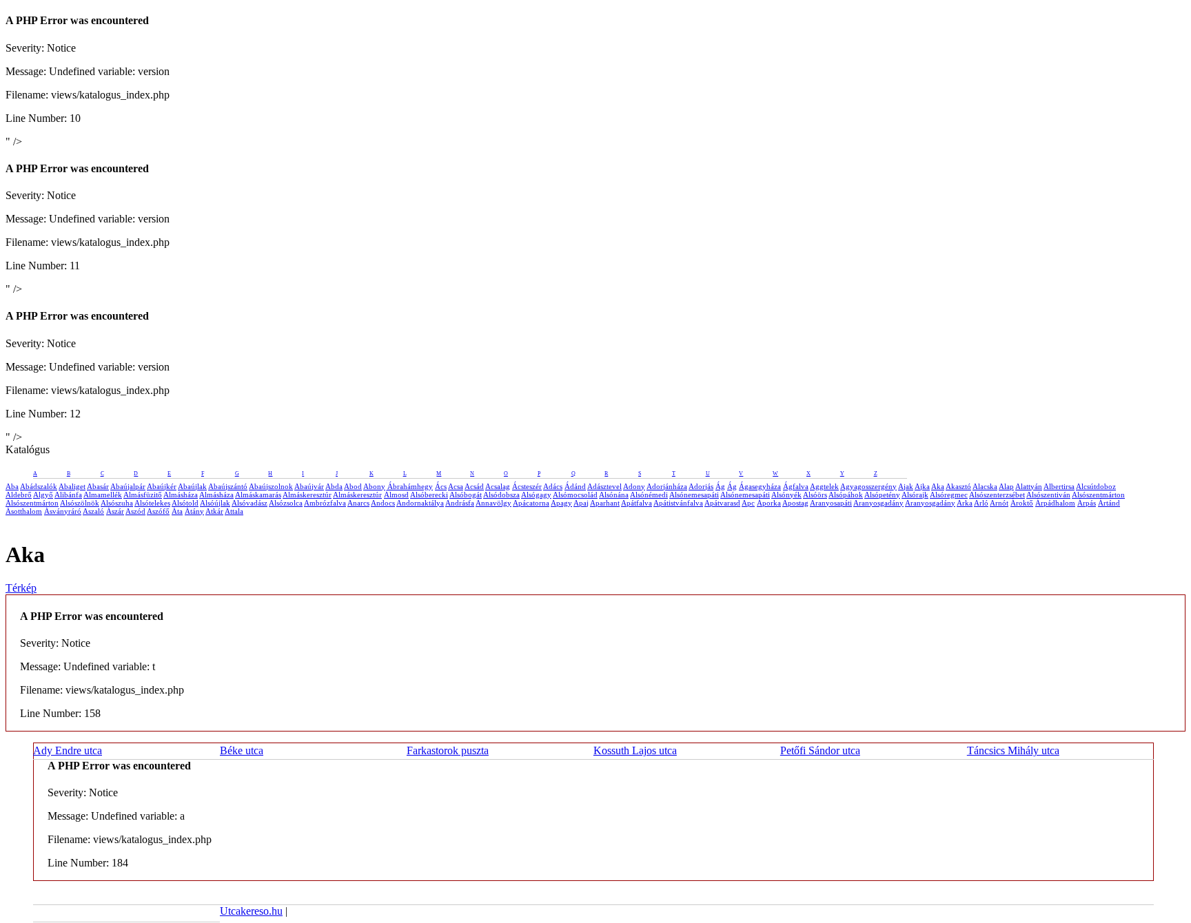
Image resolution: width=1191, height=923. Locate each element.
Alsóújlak (215, 503)
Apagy (561, 503)
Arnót (999, 503)
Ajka (922, 486)
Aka (937, 486)
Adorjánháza (667, 486)
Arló (981, 503)
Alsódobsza (501, 494)
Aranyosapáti (831, 503)
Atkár (214, 511)
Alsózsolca (286, 503)
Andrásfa (459, 503)
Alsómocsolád (575, 494)
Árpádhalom (1055, 503)
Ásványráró (62, 511)
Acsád (474, 486)
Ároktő (1021, 503)
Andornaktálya (420, 503)
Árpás (1086, 503)
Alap (1006, 486)
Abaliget (72, 486)
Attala (234, 511)
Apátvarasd (722, 503)
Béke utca (241, 750)
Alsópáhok (845, 494)
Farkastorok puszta (448, 750)
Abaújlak (192, 486)
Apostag (795, 503)
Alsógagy (536, 494)
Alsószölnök (79, 503)
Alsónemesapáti (694, 494)
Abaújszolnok (271, 486)
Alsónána (614, 494)
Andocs (383, 503)
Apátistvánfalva (678, 503)
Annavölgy (493, 503)
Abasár (98, 486)
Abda (334, 486)
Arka (965, 503)
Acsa (455, 486)
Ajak (905, 486)
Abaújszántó (227, 486)
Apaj (581, 503)
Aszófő (158, 511)
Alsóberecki (429, 494)
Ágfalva (795, 486)
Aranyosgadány (878, 503)
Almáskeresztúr (307, 494)
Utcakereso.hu (251, 911)
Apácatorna (531, 503)
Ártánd (1109, 503)
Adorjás (701, 486)
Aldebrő (19, 494)
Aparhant (605, 503)
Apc (748, 503)
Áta (177, 511)
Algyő (43, 494)
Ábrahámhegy (410, 486)
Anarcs (358, 503)
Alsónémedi (649, 494)
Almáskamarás (258, 494)
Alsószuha (117, 503)
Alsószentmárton (1098, 494)
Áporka (769, 503)
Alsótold (185, 503)
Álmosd (396, 494)
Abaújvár (309, 486)
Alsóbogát (465, 494)
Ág (720, 486)
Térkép (21, 588)
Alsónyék (786, 494)
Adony (634, 486)
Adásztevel (604, 486)
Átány (194, 511)
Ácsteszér (527, 486)
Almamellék (102, 494)
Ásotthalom (24, 511)
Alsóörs (815, 494)
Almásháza (180, 494)
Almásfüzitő (142, 494)
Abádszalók (38, 486)
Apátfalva (636, 503)
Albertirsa (1059, 486)
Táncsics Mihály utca (1013, 750)
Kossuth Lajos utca (635, 750)
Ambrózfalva (325, 503)
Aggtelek (824, 486)
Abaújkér (161, 486)
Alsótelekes (152, 503)
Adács (552, 486)
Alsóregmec (949, 494)
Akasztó (958, 486)
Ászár (115, 511)
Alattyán (1028, 486)
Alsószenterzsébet (997, 494)
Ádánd (575, 486)
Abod (353, 486)
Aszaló (93, 511)
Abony (374, 486)
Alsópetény (882, 494)
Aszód (135, 511)
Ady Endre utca (67, 750)
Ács (441, 486)
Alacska (985, 486)
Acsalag (497, 486)
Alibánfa (68, 494)
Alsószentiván (1048, 494)
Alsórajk (915, 494)
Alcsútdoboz (1096, 486)
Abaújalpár (127, 486)
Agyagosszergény (868, 486)
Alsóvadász (249, 503)
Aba (12, 486)
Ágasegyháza (760, 486)
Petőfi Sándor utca (820, 750)
